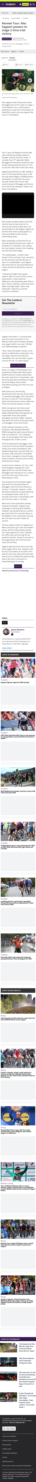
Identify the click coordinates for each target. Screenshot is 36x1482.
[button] (34, 4)
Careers (4, 1457)
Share (6, 64)
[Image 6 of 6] (30, 80)
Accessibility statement (9, 1453)
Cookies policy (6, 1449)
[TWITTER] (12, 634)
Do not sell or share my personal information (16, 1466)
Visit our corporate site (17, 1422)
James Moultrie (19, 38)
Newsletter (30, 64)
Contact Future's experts (10, 1440)
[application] (18, 204)
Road (5, 623)
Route (22, 51)
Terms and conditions (9, 1436)
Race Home (5, 51)
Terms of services (25, 319)
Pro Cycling (5, 18)
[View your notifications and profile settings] (20, 4)
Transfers (25, 18)
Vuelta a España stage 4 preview (22, 13)
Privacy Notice (27, 321)
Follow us (20, 64)
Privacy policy (6, 1445)
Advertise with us (7, 1461)
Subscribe (25, 4)
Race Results (7, 39)
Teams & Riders (15, 18)
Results (12, 58)
